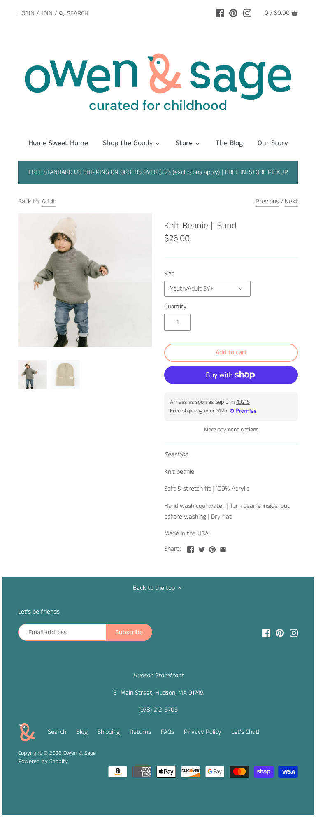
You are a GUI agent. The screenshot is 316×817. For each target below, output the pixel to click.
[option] (32, 374)
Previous (267, 201)
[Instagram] (247, 13)
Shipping (109, 732)
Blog (82, 732)
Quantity (175, 306)
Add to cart (231, 352)
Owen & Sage (79, 753)
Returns (140, 732)
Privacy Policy (202, 732)
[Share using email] (223, 548)
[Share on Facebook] (190, 548)
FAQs (167, 732)
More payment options (231, 430)
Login (26, 13)
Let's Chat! (245, 732)
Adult (49, 201)
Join (46, 13)
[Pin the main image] (212, 548)
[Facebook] (220, 13)
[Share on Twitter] (201, 548)
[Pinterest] (233, 13)
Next (291, 201)
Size (169, 273)
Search (57, 732)
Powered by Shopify (43, 761)
